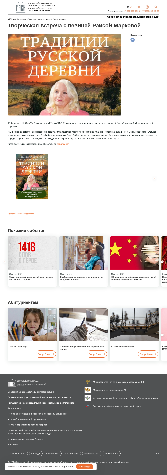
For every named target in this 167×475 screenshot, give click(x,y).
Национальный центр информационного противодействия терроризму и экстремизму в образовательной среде (45, 432)
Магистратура (91, 453)
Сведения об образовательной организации (133, 17)
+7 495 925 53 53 (132, 11)
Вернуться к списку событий (21, 214)
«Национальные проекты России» (25, 439)
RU (127, 7)
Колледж (35, 453)
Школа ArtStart (18, 453)
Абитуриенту (14, 408)
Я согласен (84, 466)
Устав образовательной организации (27, 419)
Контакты (13, 444)
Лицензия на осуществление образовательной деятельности (39, 397)
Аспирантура (111, 453)
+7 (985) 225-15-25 (150, 11)
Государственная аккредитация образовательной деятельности (41, 402)
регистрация (63, 144)
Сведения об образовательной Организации (31, 392)
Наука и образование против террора (27, 424)
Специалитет (72, 453)
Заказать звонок (115, 11)
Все (157, 453)
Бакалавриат (52, 453)
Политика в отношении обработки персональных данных (37, 413)
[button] (162, 262)
